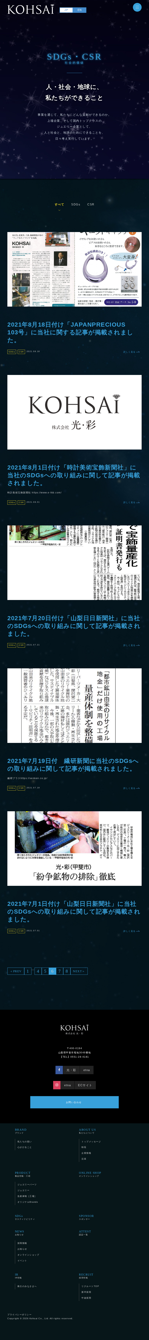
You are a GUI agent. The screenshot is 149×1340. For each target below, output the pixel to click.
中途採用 (86, 1298)
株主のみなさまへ (27, 1286)
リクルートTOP (90, 1286)
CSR (90, 204)
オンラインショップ (90, 1174)
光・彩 (71, 1070)
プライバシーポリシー (19, 1314)
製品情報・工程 (23, 1174)
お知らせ (19, 1233)
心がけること (24, 1147)
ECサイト (85, 1085)
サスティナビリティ (25, 1217)
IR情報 (18, 1276)
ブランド (21, 1131)
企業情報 (86, 1153)
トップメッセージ (91, 1141)
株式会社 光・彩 (74, 1033)
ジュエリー (23, 1190)
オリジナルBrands (27, 1202)
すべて (59, 204)
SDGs (75, 204)
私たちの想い (24, 1141)
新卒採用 (86, 1292)
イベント (22, 1260)
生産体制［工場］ (27, 1196)
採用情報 (22, 1243)
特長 (83, 1147)
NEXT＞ (79, 971)
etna (86, 1070)
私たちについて (87, 1131)
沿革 (83, 1159)
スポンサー (86, 1217)
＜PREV (16, 971)
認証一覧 (85, 1233)
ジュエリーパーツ (27, 1184)
